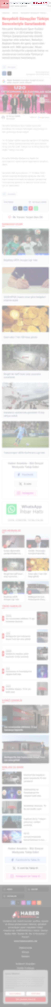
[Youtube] (34, 903)
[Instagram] (23, 903)
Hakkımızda (25, 947)
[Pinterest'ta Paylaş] (31, 208)
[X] (18, 903)
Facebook (27, 474)
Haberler (6, 13)
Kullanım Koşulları (25, 963)
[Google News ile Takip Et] (43, 117)
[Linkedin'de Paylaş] (25, 208)
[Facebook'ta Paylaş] (4, 73)
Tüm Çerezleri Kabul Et (25, 999)
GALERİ (34, 889)
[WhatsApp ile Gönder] (36, 208)
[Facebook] (13, 903)
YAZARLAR (11, 896)
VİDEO (9, 889)
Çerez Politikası (15, 994)
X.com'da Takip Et (27, 868)
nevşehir (11, 67)
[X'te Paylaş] (9, 73)
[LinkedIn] (29, 903)
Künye (25, 952)
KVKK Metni (36, 994)
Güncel (15, 13)
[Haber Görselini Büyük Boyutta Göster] (25, 99)
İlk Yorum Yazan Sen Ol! (28, 217)
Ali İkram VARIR (13, 117)
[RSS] (39, 903)
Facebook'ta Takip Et (27, 859)
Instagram (27, 493)
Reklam (25, 956)
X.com (27, 483)
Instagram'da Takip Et (28, 876)
